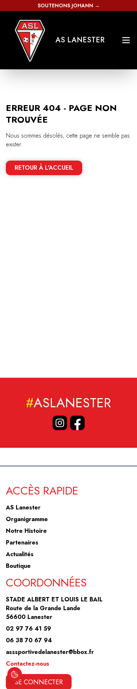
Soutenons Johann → (69, 5)
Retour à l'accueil (44, 167)
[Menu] (126, 40)
